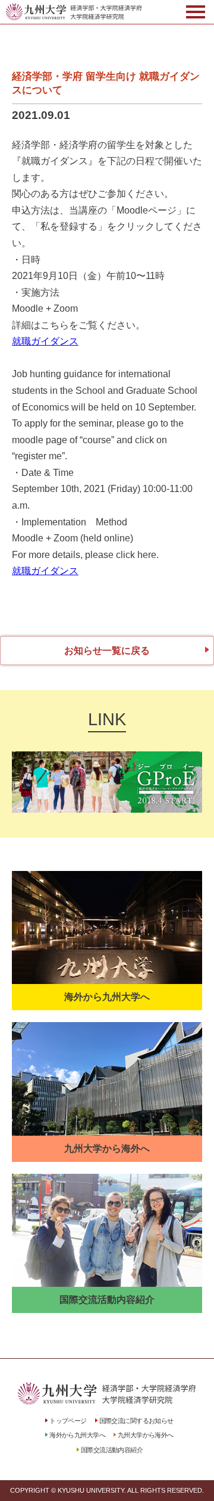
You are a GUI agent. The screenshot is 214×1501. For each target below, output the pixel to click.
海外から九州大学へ (77, 1435)
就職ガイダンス (45, 341)
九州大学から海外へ (146, 1435)
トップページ (68, 1420)
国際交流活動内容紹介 (112, 1449)
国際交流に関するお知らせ (136, 1420)
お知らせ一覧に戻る (107, 650)
